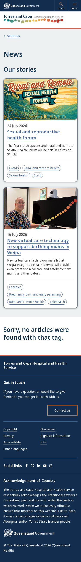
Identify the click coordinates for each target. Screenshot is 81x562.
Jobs (44, 442)
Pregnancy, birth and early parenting (35, 294)
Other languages (15, 449)
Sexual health (18, 175)
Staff (37, 175)
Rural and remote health (41, 168)
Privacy (8, 436)
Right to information (55, 436)
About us (13, 36)
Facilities (15, 287)
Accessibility (12, 442)
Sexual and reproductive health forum (33, 135)
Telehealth (57, 302)
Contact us (62, 410)
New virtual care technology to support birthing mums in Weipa (38, 246)
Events (14, 168)
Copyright (10, 429)
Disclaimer (48, 429)
